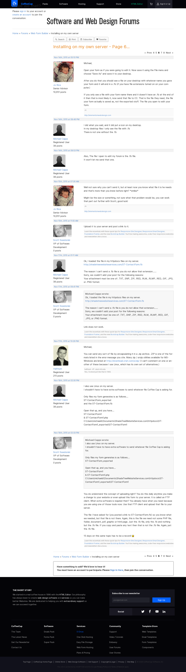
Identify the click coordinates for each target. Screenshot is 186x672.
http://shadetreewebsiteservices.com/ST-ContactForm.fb (113, 264)
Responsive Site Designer (131, 231)
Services (81, 626)
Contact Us (16, 647)
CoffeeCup (16, 626)
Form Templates (149, 642)
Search (60, 39)
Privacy (121, 662)
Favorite (102, 39)
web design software (47, 598)
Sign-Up (161, 600)
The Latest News (19, 637)
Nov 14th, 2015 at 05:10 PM (66, 57)
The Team (16, 632)
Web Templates (149, 632)
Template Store (150, 626)
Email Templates (149, 637)
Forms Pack (49, 637)
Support (100, 4)
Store (118, 4)
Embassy (113, 642)
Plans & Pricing (83, 653)
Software (63, 4)
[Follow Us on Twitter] (143, 612)
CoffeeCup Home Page (42, 662)
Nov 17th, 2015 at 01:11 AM (66, 255)
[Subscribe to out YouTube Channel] (157, 612)
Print (73, 39)
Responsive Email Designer (154, 231)
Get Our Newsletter (20, 642)
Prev (149, 52)
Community (115, 626)
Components (148, 647)
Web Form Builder (39, 33)
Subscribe (87, 39)
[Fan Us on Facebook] (150, 612)
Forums (24, 33)
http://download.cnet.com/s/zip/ (123, 360)
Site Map (130, 662)
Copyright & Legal (108, 662)
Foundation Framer (92, 234)
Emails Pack (49, 632)
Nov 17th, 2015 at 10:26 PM (66, 341)
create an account (21, 14)
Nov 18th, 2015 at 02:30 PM (66, 380)
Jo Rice (57, 85)
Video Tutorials (116, 637)
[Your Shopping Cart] (151, 4)
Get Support (93, 662)
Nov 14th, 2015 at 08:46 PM (66, 119)
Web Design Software (77, 662)
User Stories (115, 653)
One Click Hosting (85, 637)
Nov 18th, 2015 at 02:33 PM (66, 433)
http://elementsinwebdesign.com (97, 115)
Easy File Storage (85, 642)
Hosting (81, 4)
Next (168, 52)
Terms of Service (117, 667)
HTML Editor (137, 4)
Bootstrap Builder (118, 234)
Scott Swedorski (61, 240)
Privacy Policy (102, 667)
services (65, 598)
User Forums (115, 647)
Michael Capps (60, 138)
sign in (23, 11)
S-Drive (80, 632)
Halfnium (57, 368)
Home (15, 33)
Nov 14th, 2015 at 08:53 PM (66, 150)
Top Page (27, 662)
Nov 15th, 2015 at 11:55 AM (66, 221)
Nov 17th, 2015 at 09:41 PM (66, 287)
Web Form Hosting (85, 647)
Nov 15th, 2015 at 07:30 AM (66, 181)
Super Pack (49, 642)
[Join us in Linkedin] (164, 612)
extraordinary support (74, 601)
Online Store (60, 662)
